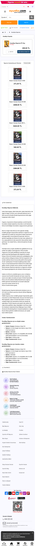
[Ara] (31, 17)
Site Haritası (22, 442)
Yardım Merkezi (6, 485)
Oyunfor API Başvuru (7, 434)
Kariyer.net (21, 472)
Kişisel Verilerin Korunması (9, 442)
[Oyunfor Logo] (17, 11)
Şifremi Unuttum (23, 434)
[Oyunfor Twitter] (10, 493)
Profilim (21, 430)
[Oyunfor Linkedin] (17, 493)
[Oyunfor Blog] (24, 6)
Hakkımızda (5, 422)
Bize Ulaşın (5, 438)
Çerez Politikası (6, 450)
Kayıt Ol (21, 422)
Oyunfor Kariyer (23, 464)
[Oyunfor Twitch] (25, 493)
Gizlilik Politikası (6, 455)
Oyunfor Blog (5, 468)
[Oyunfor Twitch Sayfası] (32, 6)
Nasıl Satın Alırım (6, 472)
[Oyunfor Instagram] (21, 493)
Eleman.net (22, 468)
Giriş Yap (21, 426)
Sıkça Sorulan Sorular (7, 464)
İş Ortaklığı (5, 430)
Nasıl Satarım (5, 476)
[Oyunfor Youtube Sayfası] (28, 6)
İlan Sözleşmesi (6, 446)
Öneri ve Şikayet (6, 481)
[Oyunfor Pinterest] (28, 493)
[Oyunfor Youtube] (14, 493)
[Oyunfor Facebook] (6, 493)
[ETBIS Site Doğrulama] (17, 512)
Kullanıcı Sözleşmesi (24, 438)
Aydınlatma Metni (6, 459)
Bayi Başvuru (5, 426)
